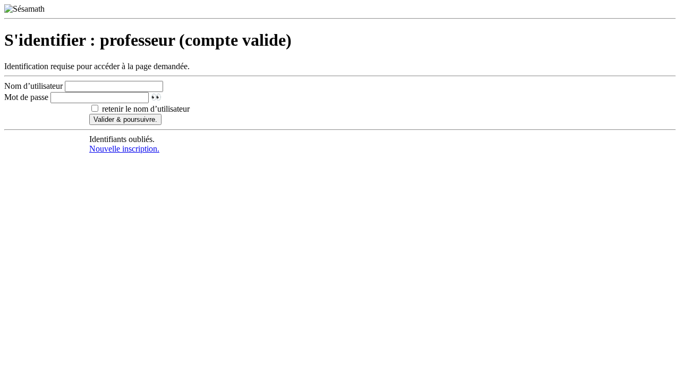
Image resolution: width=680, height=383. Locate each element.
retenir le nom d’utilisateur (145, 108)
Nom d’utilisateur (33, 85)
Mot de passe (26, 97)
